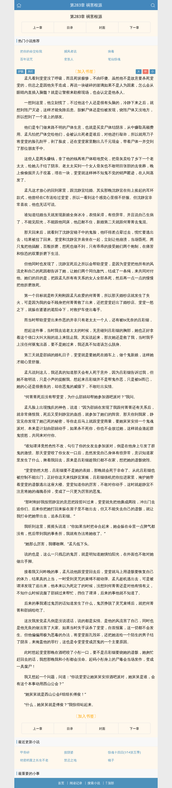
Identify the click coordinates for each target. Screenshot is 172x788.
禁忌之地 (70, 760)
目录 (70, 27)
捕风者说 (70, 51)
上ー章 (37, 27)
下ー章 (134, 27)
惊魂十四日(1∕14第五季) (124, 752)
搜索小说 (94, 783)
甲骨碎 (25, 752)
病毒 (111, 51)
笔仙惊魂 (114, 59)
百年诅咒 (26, 59)
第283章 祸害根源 (86, 5)
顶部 (111, 783)
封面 (102, 27)
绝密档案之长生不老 (34, 760)
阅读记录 (76, 783)
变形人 (68, 59)
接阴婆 (68, 752)
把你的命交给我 (31, 51)
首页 (61, 783)
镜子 (111, 760)
